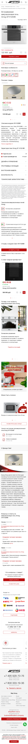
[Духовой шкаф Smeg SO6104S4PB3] (14, 271)
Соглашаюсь (14, 741)
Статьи (3, 705)
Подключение (5, 698)
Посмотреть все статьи (14, 423)
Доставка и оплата (6, 696)
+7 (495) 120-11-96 (14, 627)
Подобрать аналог (14, 56)
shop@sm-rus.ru (14, 712)
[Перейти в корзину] (26, 2)
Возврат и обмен (6, 703)
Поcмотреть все (14, 584)
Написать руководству (14, 719)
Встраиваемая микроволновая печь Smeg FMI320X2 (12, 552)
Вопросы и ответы (21, 700)
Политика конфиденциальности (14, 723)
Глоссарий (19, 698)
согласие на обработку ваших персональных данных (14, 736)
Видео (18, 701)
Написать (14, 632)
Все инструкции (9, 63)
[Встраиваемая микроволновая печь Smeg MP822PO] (14, 92)
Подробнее (14, 615)
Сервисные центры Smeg (8, 700)
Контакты (18, 703)
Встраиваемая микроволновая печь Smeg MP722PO (12, 527)
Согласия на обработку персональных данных (15, 739)
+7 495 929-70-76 (14, 676)
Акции (17, 696)
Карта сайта (14, 727)
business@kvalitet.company (14, 715)
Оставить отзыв (14, 250)
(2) (24, 104)
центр (11, 543)
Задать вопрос (14, 579)
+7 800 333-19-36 (14, 683)
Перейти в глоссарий (14, 347)
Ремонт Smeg (5, 701)
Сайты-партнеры (20, 705)
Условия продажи (14, 725)
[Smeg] (14, 2)
